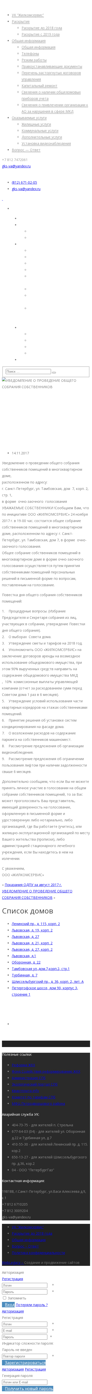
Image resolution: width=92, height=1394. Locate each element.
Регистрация (12, 1278)
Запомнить (17, 1298)
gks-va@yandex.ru (16, 166)
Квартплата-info (25, 1090)
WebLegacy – (13, 1262)
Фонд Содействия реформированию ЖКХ (46, 1071)
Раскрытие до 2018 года (32, 1233)
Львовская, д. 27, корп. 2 (32, 949)
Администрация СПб (29, 1077)
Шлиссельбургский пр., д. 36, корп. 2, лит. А (48, 981)
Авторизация (13, 1311)
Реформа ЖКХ (23, 1065)
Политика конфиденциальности (38, 1252)
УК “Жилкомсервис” (28, 1227)
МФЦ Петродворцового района (38, 1103)
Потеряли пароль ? (32, 1304)
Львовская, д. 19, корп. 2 (32, 930)
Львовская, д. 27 (25, 936)
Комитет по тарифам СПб (33, 1097)
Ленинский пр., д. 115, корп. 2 (36, 923)
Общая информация (29, 1239)
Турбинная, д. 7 (24, 975)
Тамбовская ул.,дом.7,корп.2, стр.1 (41, 968)
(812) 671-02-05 (24, 182)
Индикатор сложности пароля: (27, 1343)
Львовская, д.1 (24, 955)
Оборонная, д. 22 (26, 962)
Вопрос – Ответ (25, 1246)
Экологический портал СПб (35, 1084)
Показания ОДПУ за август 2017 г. (33, 884)
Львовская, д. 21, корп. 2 (32, 943)
